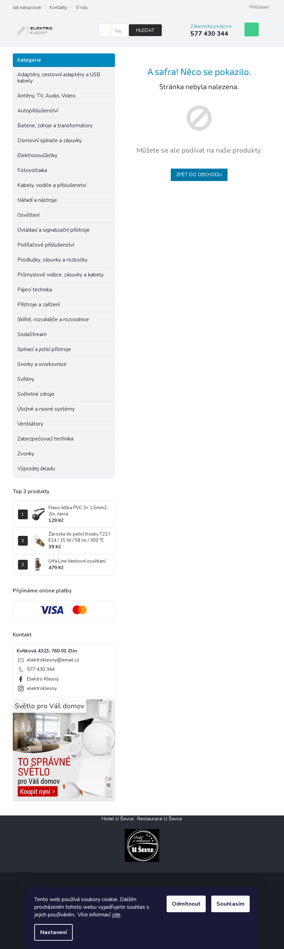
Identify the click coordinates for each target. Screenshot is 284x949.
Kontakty (58, 8)
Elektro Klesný (43, 679)
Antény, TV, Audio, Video (46, 95)
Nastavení (53, 932)
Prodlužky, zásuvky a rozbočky (52, 259)
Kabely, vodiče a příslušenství (51, 185)
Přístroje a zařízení (38, 304)
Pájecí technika (34, 289)
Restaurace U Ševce (159, 818)
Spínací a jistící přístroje (44, 349)
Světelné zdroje (35, 394)
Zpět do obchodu (199, 174)
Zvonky (25, 453)
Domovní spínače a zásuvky (49, 140)
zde (116, 914)
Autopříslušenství (37, 110)
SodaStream (32, 334)
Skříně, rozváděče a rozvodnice (53, 319)
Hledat (145, 30)
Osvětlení (28, 215)
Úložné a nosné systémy (46, 408)
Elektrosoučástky (37, 155)
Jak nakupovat (27, 8)
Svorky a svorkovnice (41, 364)
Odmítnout (186, 904)
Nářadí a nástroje (37, 200)
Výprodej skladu (36, 468)
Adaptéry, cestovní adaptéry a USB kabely (58, 77)
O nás (82, 8)
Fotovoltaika (32, 170)
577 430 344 (41, 669)
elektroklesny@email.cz (53, 660)
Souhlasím (230, 904)
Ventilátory (30, 423)
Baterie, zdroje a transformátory (55, 125)
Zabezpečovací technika (45, 438)
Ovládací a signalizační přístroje (53, 229)
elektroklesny (42, 688)
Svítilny (25, 379)
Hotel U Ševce (118, 818)
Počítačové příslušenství (45, 244)
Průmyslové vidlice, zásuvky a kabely (60, 274)
